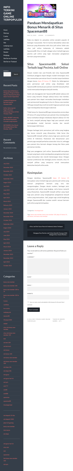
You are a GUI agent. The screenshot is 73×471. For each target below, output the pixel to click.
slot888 (5, 393)
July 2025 (6, 186)
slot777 (5, 386)
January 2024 (7, 250)
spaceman (6, 397)
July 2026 (6, 163)
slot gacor (6, 374)
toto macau (6, 430)
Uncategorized (7, 405)
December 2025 (8, 167)
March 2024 (7, 246)
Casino (5, 36)
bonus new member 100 (10, 286)
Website (30, 293)
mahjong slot (7, 312)
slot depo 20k (7, 371)
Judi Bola (6, 39)
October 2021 (7, 265)
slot (4, 451)
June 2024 (6, 235)
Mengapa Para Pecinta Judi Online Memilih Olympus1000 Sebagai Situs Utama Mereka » (50, 233)
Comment (31, 257)
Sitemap (6, 33)
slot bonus (6, 350)
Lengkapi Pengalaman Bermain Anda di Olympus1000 (9, 102)
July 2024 (6, 231)
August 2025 (7, 182)
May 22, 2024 (31, 35)
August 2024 (7, 228)
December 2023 (8, 254)
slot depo (6, 434)
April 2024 (6, 243)
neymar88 (6, 316)
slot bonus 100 (7, 354)
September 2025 (8, 179)
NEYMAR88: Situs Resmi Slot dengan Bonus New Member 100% (10, 127)
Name (29, 277)
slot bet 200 (7, 342)
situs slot (6, 447)
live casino (6, 308)
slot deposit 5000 (8, 419)
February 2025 (7, 205)
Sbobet (5, 52)
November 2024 (8, 216)
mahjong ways (8, 46)
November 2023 (8, 258)
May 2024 (6, 239)
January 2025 (7, 209)
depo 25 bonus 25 (44, 81)
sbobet (5, 323)
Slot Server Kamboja (10, 58)
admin (40, 35)
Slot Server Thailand (10, 62)
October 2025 (7, 175)
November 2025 (8, 171)
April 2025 (6, 197)
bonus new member (9, 282)
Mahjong (6, 55)
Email (29, 285)
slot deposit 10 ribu (9, 415)
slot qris (5, 382)
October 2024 (7, 220)
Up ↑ (60, 321)
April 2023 (6, 262)
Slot (4, 43)
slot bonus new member (10, 357)
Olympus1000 (7, 320)
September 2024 (8, 224)
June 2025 (6, 190)
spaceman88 (7, 401)
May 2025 (6, 194)
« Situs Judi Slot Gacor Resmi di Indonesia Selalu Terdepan (46, 226)
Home (5, 30)
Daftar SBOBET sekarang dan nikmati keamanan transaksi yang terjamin (11, 119)
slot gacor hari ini (8, 378)
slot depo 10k (7, 367)
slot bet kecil (7, 346)
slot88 (5, 390)
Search (6, 71)
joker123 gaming (8, 423)
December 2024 (8, 213)
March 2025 (7, 201)
